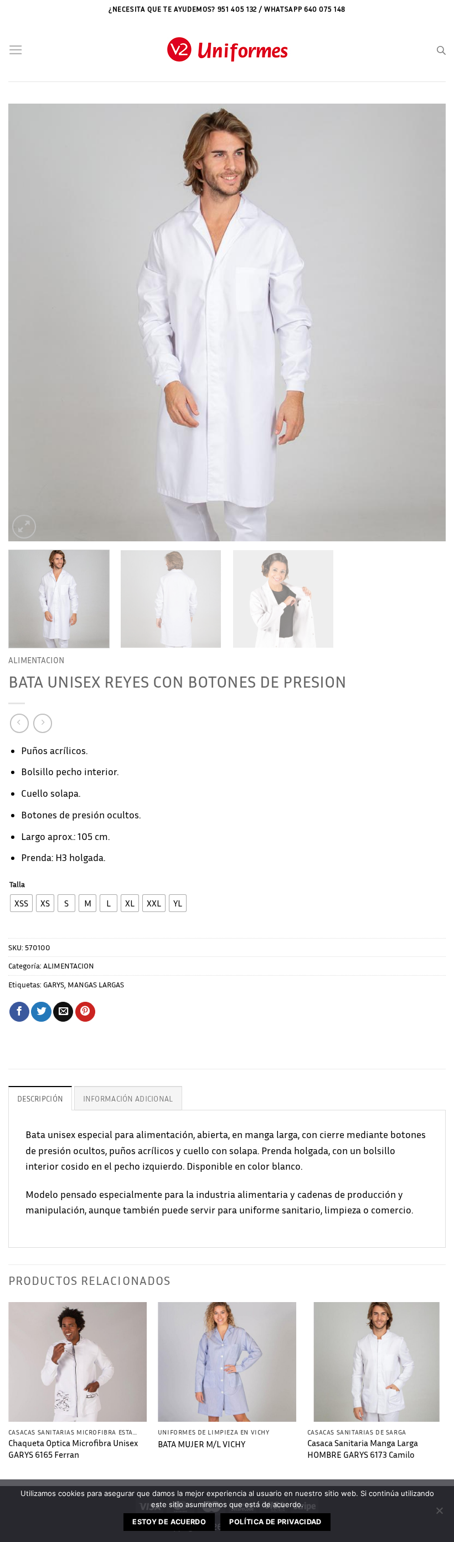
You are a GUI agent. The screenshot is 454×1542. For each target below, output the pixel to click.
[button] (15, 49)
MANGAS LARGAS (96, 984)
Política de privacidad (275, 1522)
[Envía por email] (63, 1012)
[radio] (21, 903)
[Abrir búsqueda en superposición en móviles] (441, 50)
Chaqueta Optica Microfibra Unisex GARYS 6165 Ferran (73, 1449)
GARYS (53, 984)
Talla (17, 884)
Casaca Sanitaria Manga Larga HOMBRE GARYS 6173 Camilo (362, 1449)
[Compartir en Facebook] (19, 1012)
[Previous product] (42, 723)
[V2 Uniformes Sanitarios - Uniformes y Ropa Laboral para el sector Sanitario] (227, 50)
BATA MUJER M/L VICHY (201, 1444)
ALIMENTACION (36, 660)
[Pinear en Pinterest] (85, 1012)
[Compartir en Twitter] (41, 1012)
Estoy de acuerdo (169, 1522)
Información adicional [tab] (128, 1098)
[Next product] (19, 723)
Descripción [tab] (40, 1098)
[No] (439, 1514)
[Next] (423, 322)
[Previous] (31, 322)
